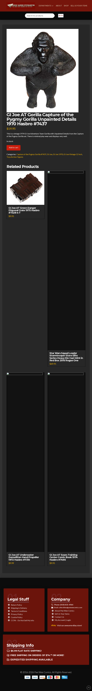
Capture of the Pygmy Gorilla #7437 (31, 154)
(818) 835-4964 (66, 604)
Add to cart (13, 147)
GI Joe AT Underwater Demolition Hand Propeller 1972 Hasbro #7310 (24, 557)
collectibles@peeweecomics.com (70, 607)
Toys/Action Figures (15, 157)
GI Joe (49, 154)
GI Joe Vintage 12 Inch (73, 154)
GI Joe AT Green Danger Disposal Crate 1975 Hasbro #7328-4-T (24, 210)
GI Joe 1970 (58, 154)
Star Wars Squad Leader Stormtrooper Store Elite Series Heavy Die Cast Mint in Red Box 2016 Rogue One (66, 357)
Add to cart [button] (26, 201)
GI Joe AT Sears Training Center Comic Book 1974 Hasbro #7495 (63, 557)
